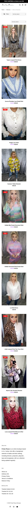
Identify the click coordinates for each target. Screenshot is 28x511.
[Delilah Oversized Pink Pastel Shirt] (14, 247)
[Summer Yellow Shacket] (14, 165)
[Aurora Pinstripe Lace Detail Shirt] (14, 82)
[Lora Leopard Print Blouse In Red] (14, 413)
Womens (8, 9)
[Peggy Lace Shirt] (14, 123)
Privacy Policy (6, 476)
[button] (25, 5)
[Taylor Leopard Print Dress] (14, 41)
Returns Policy (6, 481)
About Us (4, 471)
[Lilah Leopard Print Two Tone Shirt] (14, 330)
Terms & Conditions (7, 478)
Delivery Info (5, 474)
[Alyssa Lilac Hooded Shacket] (14, 371)
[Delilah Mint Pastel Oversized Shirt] (14, 206)
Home (3, 9)
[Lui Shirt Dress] (14, 289)
